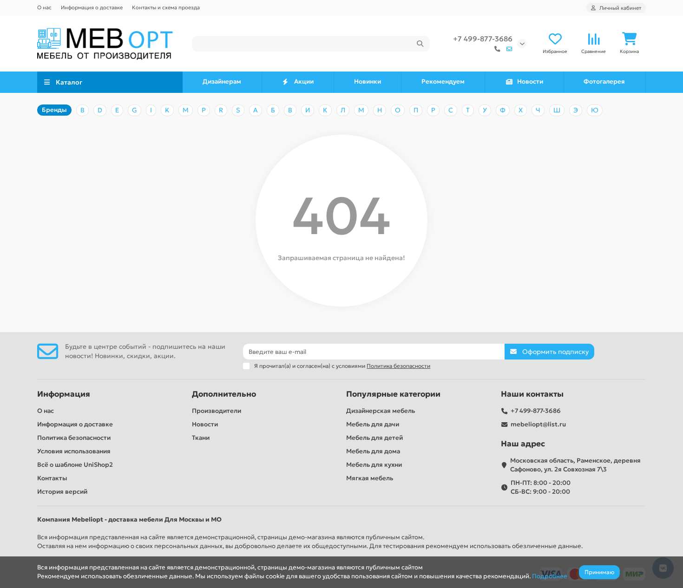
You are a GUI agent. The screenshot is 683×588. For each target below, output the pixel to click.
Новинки (367, 81)
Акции (304, 81)
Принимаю (599, 571)
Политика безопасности (74, 438)
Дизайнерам (222, 81)
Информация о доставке (92, 7)
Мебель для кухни (374, 465)
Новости (530, 81)
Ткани (201, 438)
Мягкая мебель (369, 478)
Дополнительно (224, 394)
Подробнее (549, 576)
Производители (216, 411)
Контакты (52, 478)
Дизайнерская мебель (380, 411)
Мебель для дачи (372, 424)
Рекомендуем (443, 81)
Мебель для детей (374, 438)
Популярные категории (393, 394)
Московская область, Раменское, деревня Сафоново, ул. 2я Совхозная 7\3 (575, 465)
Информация (63, 394)
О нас (44, 7)
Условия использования (74, 451)
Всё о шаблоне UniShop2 (75, 465)
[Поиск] (420, 43)
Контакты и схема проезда (166, 7)
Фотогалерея (604, 81)
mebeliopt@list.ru (538, 424)
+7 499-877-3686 (482, 38)
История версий (62, 492)
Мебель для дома (373, 451)
